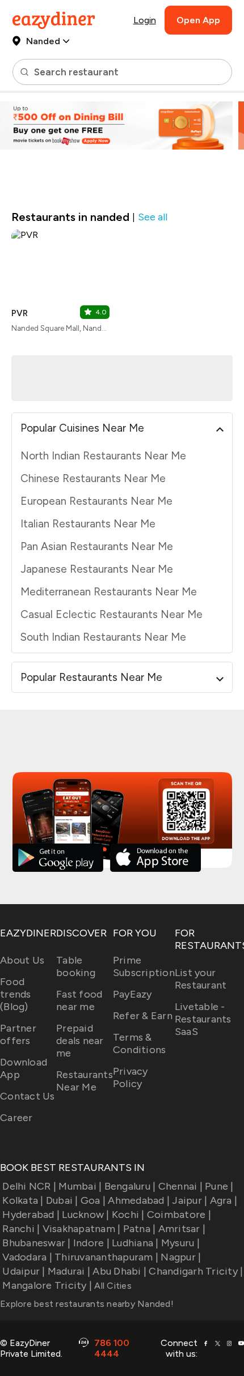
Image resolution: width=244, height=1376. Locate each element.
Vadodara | (27, 1257)
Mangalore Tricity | (47, 1285)
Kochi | (128, 1214)
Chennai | (180, 1186)
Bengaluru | (129, 1186)
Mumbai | (80, 1186)
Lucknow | (85, 1214)
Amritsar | (181, 1228)
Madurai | (69, 1271)
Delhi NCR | (29, 1186)
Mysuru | (180, 1243)
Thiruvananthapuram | (106, 1257)
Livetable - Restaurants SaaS (203, 1019)
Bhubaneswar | (36, 1243)
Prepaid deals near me (80, 1040)
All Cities (112, 1285)
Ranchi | (21, 1228)
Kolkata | (22, 1200)
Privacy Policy (130, 1077)
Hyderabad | (31, 1214)
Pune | (219, 1186)
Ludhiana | (135, 1243)
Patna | (139, 1228)
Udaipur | (23, 1271)
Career (16, 1117)
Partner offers (18, 1034)
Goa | (93, 1200)
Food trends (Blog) (15, 994)
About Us (22, 960)
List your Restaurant (201, 978)
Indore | (91, 1243)
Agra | (223, 1200)
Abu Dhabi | (119, 1271)
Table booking (75, 966)
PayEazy (132, 994)
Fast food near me (79, 1000)
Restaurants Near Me (84, 1080)
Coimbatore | (179, 1214)
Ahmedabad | (139, 1200)
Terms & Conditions (139, 1043)
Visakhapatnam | (81, 1228)
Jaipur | (189, 1200)
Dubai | (62, 1200)
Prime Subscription (144, 966)
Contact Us (27, 1096)
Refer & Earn (143, 1015)
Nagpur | (181, 1257)
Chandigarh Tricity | (196, 1271)
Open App (198, 20)
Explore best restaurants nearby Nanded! (87, 1303)
